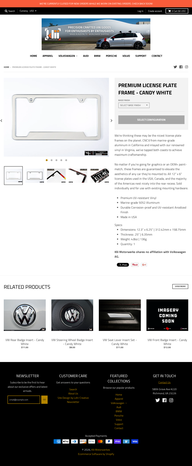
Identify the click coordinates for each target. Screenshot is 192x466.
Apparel (119, 399)
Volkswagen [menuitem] (66, 56)
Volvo (119, 420)
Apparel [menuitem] (48, 56)
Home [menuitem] (33, 56)
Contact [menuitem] (157, 56)
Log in (140, 11)
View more (180, 286)
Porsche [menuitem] (111, 56)
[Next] (111, 120)
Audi (118, 407)
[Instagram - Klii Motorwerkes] (186, 67)
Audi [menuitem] (86, 56)
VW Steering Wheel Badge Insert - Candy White (72, 342)
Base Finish (124, 100)
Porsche (118, 415)
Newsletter (73, 402)
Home (6, 67)
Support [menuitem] (140, 56)
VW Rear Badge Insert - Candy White (24, 342)
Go (44, 399)
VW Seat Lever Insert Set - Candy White (120, 342)
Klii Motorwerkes (100, 450)
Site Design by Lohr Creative (73, 398)
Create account (155, 11)
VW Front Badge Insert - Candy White (167, 342)
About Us (73, 393)
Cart (179, 11)
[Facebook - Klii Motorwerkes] (181, 67)
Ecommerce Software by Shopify (96, 454)
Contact (119, 428)
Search (73, 389)
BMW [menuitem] (97, 56)
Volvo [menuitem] (126, 56)
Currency (24, 11)
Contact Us (164, 382)
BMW (119, 411)
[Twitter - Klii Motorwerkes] (175, 67)
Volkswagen (117, 403)
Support (119, 424)
